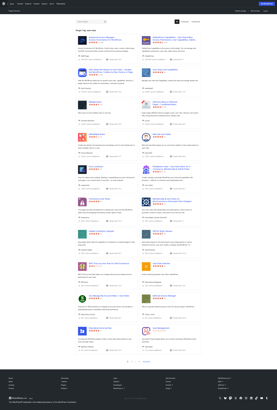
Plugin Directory (14, 11)
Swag (169, 388)
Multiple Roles (95, 102)
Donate (169, 385)
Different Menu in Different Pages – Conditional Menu (165, 103)
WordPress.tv (119, 388)
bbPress (222, 385)
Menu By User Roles (162, 134)
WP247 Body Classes (162, 231)
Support (116, 381)
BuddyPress (223, 388)
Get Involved (170, 378)
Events (168, 381)
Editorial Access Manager (164, 296)
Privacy (11, 388)
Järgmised (146, 361)
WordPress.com (224, 378)
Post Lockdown (96, 166)
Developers (117, 385)
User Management (161, 328)
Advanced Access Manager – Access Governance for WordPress (105, 38)
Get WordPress (267, 4)
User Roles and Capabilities (165, 69)
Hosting (11, 385)
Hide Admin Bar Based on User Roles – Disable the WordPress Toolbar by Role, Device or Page (111, 70)
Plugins (63, 385)
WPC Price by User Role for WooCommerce (109, 263)
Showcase (64, 378)
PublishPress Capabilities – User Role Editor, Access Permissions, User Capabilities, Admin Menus (174, 38)
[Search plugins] (105, 22)
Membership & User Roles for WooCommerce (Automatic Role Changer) (172, 200)
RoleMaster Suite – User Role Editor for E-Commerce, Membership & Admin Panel (172, 167)
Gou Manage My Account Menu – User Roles (109, 296)
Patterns (64, 388)
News (11, 381)
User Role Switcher (161, 263)
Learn (115, 378)
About (11, 378)
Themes (64, 381)
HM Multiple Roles (97, 134)
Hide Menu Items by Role (100, 328)
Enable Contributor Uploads (101, 231)
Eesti (31, 398)
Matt (220, 381)
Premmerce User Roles (99, 199)
